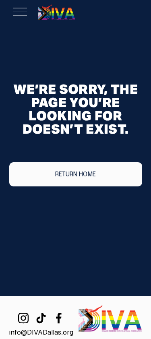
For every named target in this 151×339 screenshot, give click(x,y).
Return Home (75, 174)
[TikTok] (41, 318)
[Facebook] (58, 318)
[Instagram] (23, 318)
